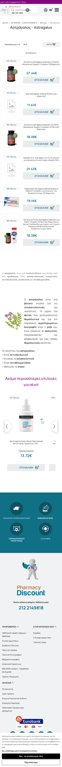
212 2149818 (31, 608)
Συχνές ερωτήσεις (10, 641)
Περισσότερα (31, 762)
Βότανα (43, 22)
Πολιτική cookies (9, 650)
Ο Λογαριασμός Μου (42, 637)
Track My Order (39, 642)
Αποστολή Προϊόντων (11, 664)
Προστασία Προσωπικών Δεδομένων (13, 709)
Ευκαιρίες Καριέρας (11, 703)
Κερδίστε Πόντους (10, 645)
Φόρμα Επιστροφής (11, 659)
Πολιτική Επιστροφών (12, 654)
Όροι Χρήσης (8, 693)
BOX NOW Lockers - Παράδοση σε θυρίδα (15, 670)
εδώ (3, 747)
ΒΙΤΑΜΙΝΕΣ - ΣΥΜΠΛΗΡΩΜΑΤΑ (24, 22)
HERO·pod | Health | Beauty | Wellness (14, 634)
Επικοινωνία (7, 689)
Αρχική (5, 22)
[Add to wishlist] (42, 424)
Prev (7, 426)
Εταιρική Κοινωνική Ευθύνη (14, 698)
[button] (12, 10)
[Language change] (28, 7)
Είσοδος (37, 633)
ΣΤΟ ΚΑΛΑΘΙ (41, 80)
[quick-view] (41, 418)
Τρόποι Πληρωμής (10, 676)
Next (54, 426)
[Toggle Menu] (57, 9)
